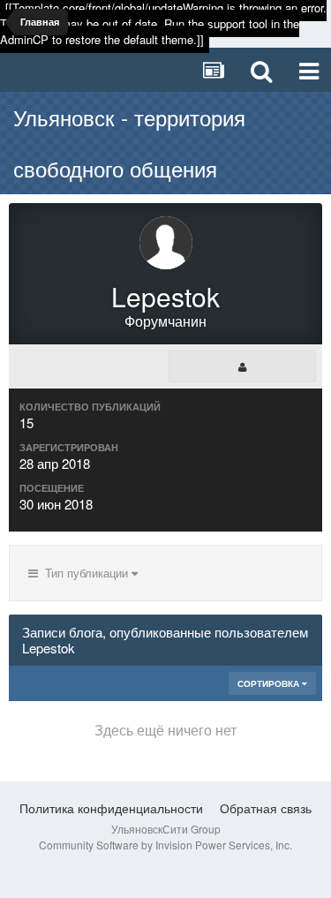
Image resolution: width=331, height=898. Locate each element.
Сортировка (269, 683)
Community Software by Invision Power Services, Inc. (165, 844)
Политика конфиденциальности (111, 808)
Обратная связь (266, 808)
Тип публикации (85, 572)
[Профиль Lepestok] (242, 366)
